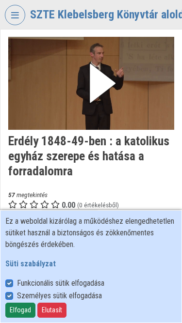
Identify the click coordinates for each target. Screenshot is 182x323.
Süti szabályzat (30, 263)
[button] (91, 83)
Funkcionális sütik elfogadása (60, 283)
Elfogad (20, 310)
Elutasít (52, 310)
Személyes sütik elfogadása (59, 295)
